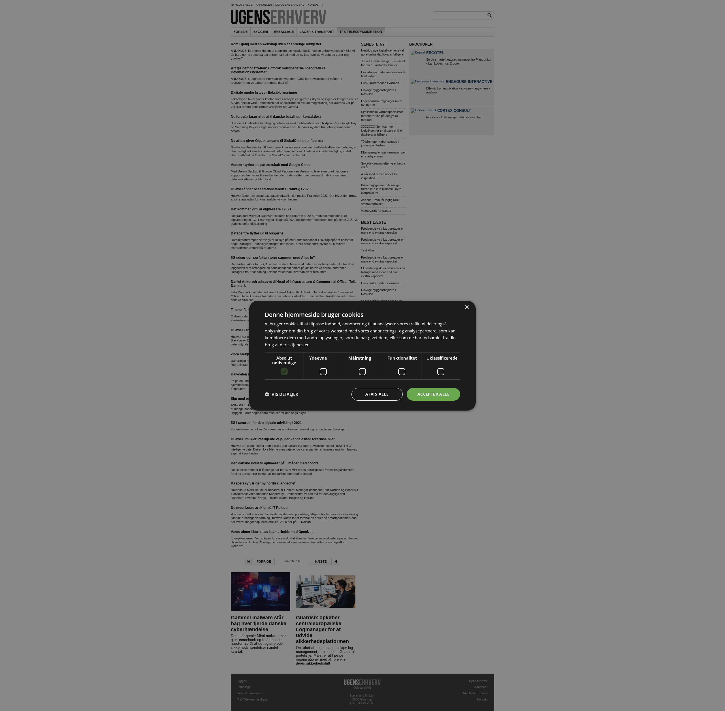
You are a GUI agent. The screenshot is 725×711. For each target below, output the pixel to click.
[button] (281, 394)
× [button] (466, 307)
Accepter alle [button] (433, 394)
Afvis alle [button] (377, 394)
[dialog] (362, 355)
